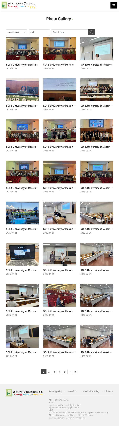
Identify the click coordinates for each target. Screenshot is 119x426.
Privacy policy (55, 391)
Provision (72, 391)
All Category (113, 5)
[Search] (91, 32)
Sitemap (109, 391)
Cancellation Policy (90, 391)
